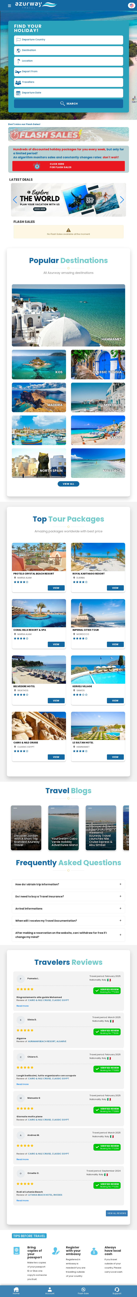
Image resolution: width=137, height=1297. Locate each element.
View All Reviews (116, 1213)
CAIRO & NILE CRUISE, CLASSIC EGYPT (48, 1000)
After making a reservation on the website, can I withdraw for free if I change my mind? (61, 935)
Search (72, 104)
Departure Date (31, 92)
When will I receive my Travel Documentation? (46, 920)
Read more (23, 1005)
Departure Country (33, 39)
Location (27, 60)
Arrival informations (28, 908)
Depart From (29, 71)
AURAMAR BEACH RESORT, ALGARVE (47, 1041)
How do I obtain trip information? (37, 884)
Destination (29, 50)
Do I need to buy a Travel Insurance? (39, 896)
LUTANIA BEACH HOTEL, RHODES (45, 1194)
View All (68, 484)
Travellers (28, 82)
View (56, 588)
